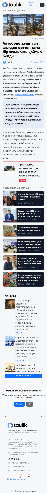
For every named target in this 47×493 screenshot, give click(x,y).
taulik (10, 62)
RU (30, 4)
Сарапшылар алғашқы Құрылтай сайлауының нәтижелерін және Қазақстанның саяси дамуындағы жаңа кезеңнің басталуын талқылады (27, 347)
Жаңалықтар (19, 10)
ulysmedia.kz (28, 94)
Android (19, 404)
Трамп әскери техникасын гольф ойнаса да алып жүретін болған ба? (29, 170)
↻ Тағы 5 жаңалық (23, 375)
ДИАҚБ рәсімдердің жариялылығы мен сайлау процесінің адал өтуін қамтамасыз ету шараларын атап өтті (27, 371)
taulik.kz (18, 94)
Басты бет (6, 10)
